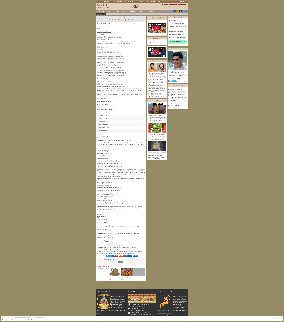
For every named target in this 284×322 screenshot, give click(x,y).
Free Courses (101, 313)
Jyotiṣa (116, 11)
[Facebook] (174, 11)
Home (98, 11)
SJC (97, 1)
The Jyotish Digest (105, 1)
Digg (131, 255)
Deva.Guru (141, 1)
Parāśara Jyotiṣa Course (139, 308)
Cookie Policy (31, 319)
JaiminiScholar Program (141, 304)
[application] (157, 52)
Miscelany (141, 11)
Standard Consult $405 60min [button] (177, 34)
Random (160, 103)
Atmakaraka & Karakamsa (157, 115)
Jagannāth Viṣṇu (121, 17)
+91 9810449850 (172, 107)
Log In (158, 1)
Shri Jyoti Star (151, 1)
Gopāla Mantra (136, 278)
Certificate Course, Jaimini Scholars (105, 312)
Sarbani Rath (107, 23)
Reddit (121, 255)
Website (121, 262)
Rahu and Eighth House (157, 134)
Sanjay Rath (102, 5)
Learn (110, 11)
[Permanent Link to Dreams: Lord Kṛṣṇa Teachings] (157, 146)
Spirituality (133, 11)
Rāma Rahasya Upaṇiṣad (121, 19)
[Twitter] (172, 11)
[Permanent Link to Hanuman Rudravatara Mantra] (114, 272)
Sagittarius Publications (119, 1)
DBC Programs (131, 1)
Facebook (116, 255)
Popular (150, 103)
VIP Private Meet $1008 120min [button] (177, 37)
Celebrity (124, 11)
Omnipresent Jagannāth (102, 268)
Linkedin (136, 255)
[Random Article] (186, 11)
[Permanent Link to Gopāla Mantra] (139, 272)
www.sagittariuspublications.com (165, 313)
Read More (177, 78)
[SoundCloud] (178, 11)
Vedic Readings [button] (174, 20)
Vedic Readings (151, 11)
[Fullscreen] (164, 56)
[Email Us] (182, 11)
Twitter (109, 255)
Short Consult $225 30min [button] (176, 31)
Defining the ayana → (141, 284)
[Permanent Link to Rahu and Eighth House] (157, 128)
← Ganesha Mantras (100, 284)
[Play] (149, 56)
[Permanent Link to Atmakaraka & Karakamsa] (157, 109)
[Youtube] (176, 11)
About (103, 11)
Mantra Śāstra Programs (140, 312)
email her (183, 28)
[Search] (184, 11)
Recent (155, 103)
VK (126, 255)
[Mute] (161, 56)
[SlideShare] (180, 11)
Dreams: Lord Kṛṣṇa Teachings (157, 152)
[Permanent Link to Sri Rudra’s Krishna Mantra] (127, 272)
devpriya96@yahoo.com (156, 96)
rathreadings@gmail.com (175, 105)
